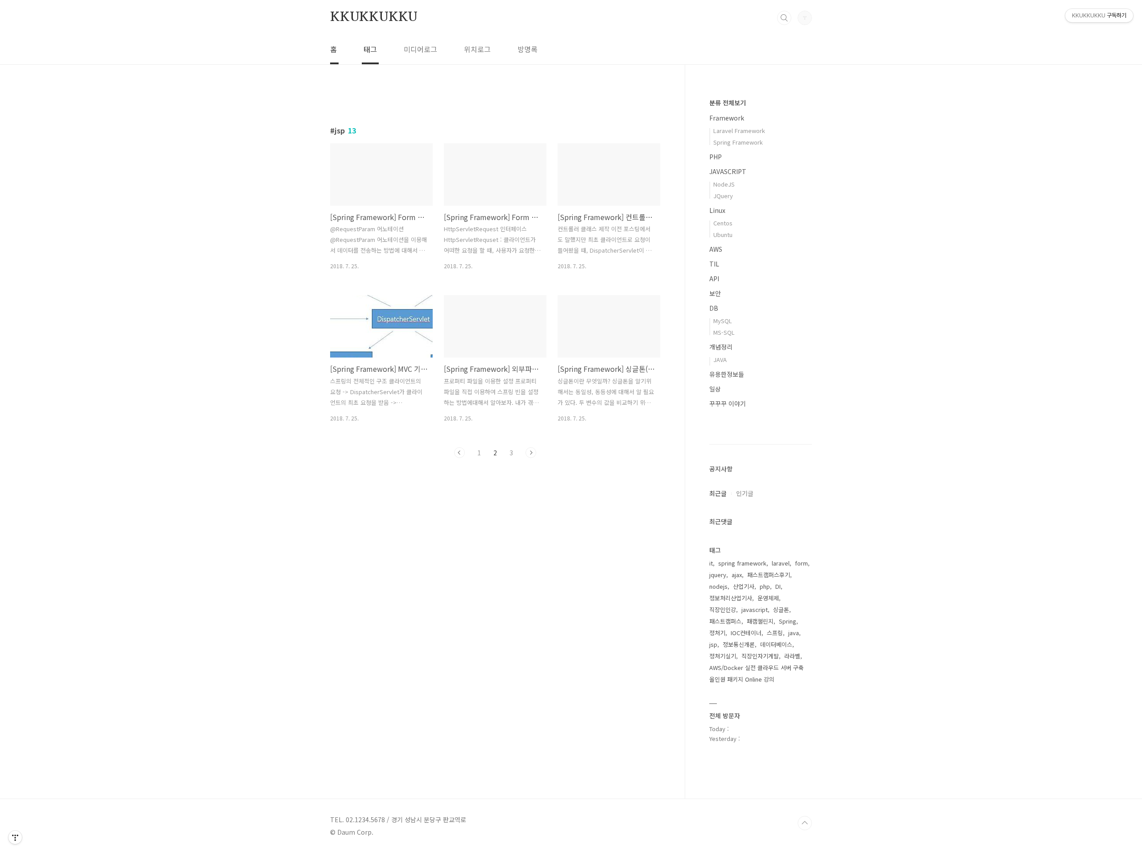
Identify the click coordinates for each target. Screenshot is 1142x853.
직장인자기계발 (760, 656)
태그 (370, 49)
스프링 (775, 632)
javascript (754, 609)
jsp (713, 644)
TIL (714, 263)
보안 (715, 293)
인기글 (744, 493)
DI (778, 586)
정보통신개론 (739, 644)
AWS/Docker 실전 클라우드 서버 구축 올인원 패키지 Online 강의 (756, 673)
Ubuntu (722, 234)
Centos (722, 223)
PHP (715, 156)
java (793, 632)
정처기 (717, 632)
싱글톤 (781, 609)
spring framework (742, 563)
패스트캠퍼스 (725, 621)
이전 (459, 452)
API (714, 278)
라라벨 (792, 656)
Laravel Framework (739, 130)
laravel (781, 563)
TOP (805, 823)
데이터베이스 (776, 644)
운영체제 (768, 598)
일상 (715, 388)
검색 (784, 18)
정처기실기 (722, 656)
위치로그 (477, 49)
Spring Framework (738, 142)
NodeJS (724, 184)
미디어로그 (420, 49)
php (765, 586)
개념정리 (720, 346)
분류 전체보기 (727, 102)
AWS (715, 249)
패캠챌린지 (760, 621)
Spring (787, 621)
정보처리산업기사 (730, 598)
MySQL (722, 320)
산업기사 (743, 586)
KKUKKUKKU (374, 17)
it (711, 563)
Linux (717, 210)
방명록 (527, 49)
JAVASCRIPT (727, 171)
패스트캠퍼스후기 (768, 574)
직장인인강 (722, 609)
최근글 (718, 493)
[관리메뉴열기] (15, 837)
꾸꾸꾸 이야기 (727, 403)
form (801, 563)
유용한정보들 (726, 374)
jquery (717, 574)
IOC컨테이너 (746, 632)
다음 (530, 452)
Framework (726, 117)
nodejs (718, 586)
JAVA (720, 359)
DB (713, 308)
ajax (737, 574)
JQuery (723, 195)
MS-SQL (724, 332)
